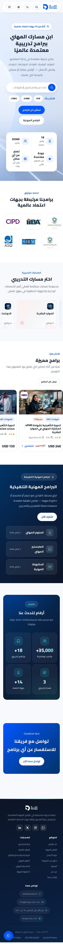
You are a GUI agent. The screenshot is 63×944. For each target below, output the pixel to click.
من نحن (54, 872)
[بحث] (36, 7)
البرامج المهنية (31, 120)
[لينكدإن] (19, 828)
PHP (38, 98)
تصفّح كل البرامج (32, 110)
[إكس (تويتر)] (27, 828)
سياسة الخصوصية (13, 937)
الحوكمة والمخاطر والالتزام (19, 855)
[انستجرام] (35, 828)
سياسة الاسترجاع (50, 937)
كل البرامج (53, 844)
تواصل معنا (52, 877)
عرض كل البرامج (49, 382)
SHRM (27, 98)
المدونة (54, 866)
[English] (18, 7)
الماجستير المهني (23, 866)
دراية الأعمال (52, 855)
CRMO (14, 98)
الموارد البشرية (24, 850)
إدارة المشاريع (24, 844)
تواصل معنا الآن (31, 761)
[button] (51, 87)
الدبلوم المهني (24, 861)
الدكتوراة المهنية (23, 872)
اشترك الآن (47, 517)
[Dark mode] (27, 7)
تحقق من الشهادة (49, 861)
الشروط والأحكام (32, 937)
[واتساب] (43, 828)
